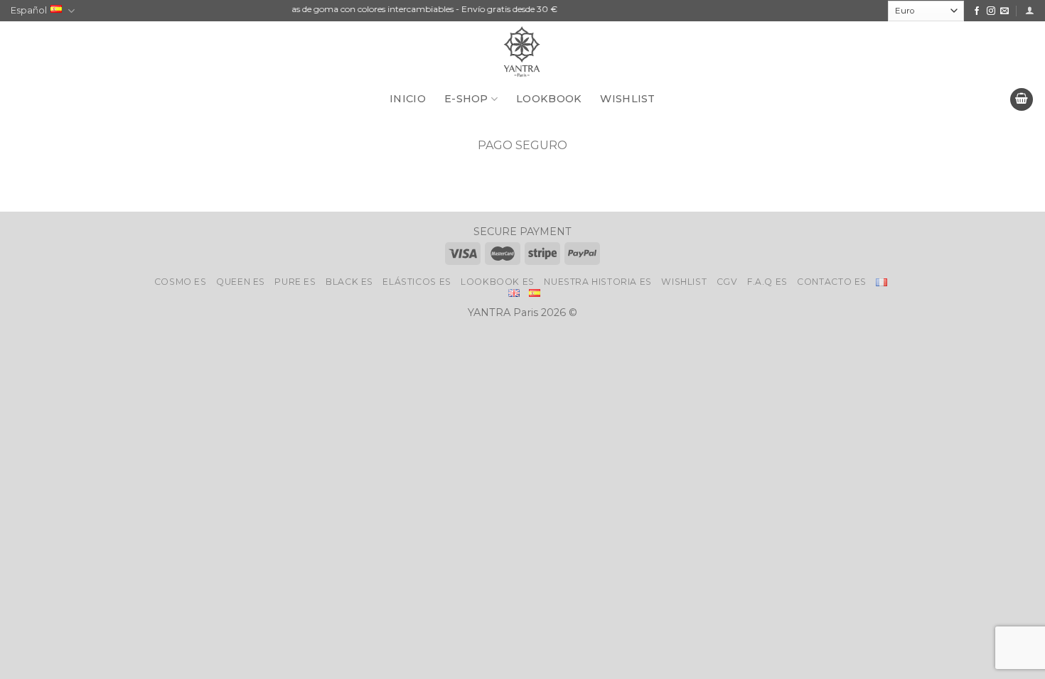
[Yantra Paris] (522, 52)
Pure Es (295, 281)
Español (29, 10)
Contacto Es (832, 281)
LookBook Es (498, 281)
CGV (727, 281)
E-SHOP (466, 98)
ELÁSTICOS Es (416, 281)
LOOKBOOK (549, 98)
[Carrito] (1021, 100)
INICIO (408, 98)
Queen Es (240, 281)
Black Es (349, 281)
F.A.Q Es (767, 281)
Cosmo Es (180, 281)
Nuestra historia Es (598, 281)
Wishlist (684, 281)
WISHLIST (627, 98)
